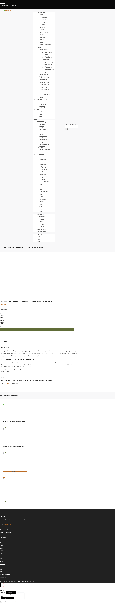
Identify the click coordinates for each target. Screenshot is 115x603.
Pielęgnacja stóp (43, 174)
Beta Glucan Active (44, 32)
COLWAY (2, 571)
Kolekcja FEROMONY (47, 52)
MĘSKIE (41, 221)
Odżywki (44, 171)
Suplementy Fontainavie (42, 107)
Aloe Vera (42, 29)
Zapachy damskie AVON (45, 149)
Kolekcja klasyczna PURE (48, 56)
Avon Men (42, 134)
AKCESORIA (39, 209)
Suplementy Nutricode (42, 99)
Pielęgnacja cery (40, 197)
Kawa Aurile (42, 106)
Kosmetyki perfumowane (45, 44)
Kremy (41, 202)
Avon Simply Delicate (44, 139)
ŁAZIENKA (42, 226)
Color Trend (42, 146)
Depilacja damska (44, 164)
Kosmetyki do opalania (45, 92)
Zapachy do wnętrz (44, 74)
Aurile (41, 30)
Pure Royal (44, 20)
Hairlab (41, 42)
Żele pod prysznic (46, 182)
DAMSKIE (42, 219)
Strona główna (3, 248)
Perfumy (39, 47)
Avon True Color (43, 142)
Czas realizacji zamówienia (5, 532)
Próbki (41, 184)
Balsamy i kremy (43, 157)
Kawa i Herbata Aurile (42, 102)
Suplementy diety (41, 214)
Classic (44, 24)
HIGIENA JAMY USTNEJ (45, 84)
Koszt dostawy (3, 537)
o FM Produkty (3, 555)
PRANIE (41, 227)
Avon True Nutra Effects (45, 144)
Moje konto (2, 550)
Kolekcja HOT (45, 54)
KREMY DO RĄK (43, 87)
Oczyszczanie (43, 199)
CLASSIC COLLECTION (47, 50)
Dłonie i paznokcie (44, 191)
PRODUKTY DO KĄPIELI (45, 94)
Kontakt (38, 241)
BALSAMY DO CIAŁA (44, 82)
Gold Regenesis (43, 40)
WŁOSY (41, 96)
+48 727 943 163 (7, 524)
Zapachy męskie (43, 60)
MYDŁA (41, 97)
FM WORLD (36, 10)
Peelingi (44, 177)
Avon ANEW (42, 124)
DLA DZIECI (39, 206)
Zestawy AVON (40, 207)
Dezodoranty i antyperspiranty (46, 161)
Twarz (41, 114)
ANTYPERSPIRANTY (44, 81)
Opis (4, 339)
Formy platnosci (3, 534)
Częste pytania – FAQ (4, 529)
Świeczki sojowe (40, 237)
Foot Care (42, 45)
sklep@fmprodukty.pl (7, 521)
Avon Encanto (43, 129)
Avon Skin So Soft (44, 141)
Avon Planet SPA (43, 136)
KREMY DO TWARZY (44, 89)
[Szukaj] (66, 129)
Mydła (43, 179)
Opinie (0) (5, 341)
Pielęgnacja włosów (44, 166)
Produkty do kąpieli (44, 176)
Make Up (39, 109)
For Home (42, 39)
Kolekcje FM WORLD (41, 12)
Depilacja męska (43, 159)
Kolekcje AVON (40, 121)
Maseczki (42, 201)
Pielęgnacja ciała (41, 76)
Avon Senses (42, 137)
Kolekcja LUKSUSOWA (47, 57)
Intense (44, 19)
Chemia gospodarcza (41, 101)
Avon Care (42, 126)
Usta (41, 116)
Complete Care (43, 35)
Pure (43, 15)
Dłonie (41, 117)
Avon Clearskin (43, 127)
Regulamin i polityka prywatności (7, 540)
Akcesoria (42, 112)
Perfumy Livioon (40, 217)
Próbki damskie (45, 59)
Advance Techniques (44, 122)
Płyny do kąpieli (45, 181)
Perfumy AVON (40, 147)
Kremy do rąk (43, 162)
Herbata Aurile (43, 104)
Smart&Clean (42, 27)
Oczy (41, 111)
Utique (43, 22)
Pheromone (44, 17)
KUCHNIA (42, 224)
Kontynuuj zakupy (7, 598)
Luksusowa (44, 25)
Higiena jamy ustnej (41, 229)
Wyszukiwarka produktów (70, 124)
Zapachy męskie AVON (45, 151)
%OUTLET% (39, 234)
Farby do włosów (46, 167)
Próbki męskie (45, 70)
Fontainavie (42, 37)
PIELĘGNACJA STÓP (44, 79)
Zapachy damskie (44, 49)
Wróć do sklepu (11, 592)
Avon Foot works (43, 131)
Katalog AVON (43, 211)
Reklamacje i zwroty (4, 542)
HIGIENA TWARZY (44, 86)
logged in (9, 383)
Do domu (39, 222)
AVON (35, 119)
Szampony (44, 169)
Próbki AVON (42, 152)
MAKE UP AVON (40, 186)
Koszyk (38, 239)
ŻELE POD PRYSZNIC (44, 77)
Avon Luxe (42, 132)
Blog (1, 558)
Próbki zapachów (43, 72)
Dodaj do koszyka (37, 329)
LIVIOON (36, 212)
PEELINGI (42, 91)
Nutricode (42, 34)
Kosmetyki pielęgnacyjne (42, 231)
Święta (38, 236)
